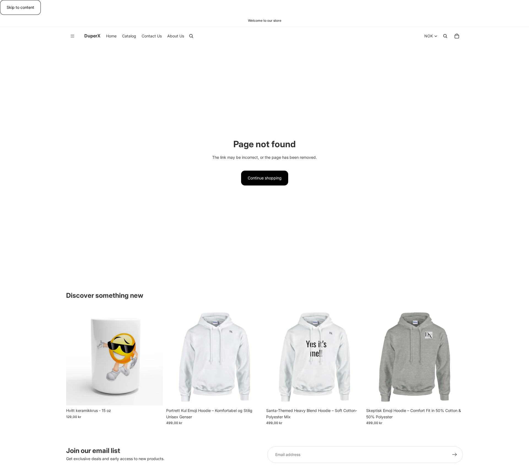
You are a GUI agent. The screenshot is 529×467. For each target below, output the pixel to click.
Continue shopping (265, 178)
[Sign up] (454, 454)
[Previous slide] (274, 357)
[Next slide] (354, 357)
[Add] (154, 397)
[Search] (191, 36)
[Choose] (254, 397)
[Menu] (72, 36)
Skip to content (20, 7)
